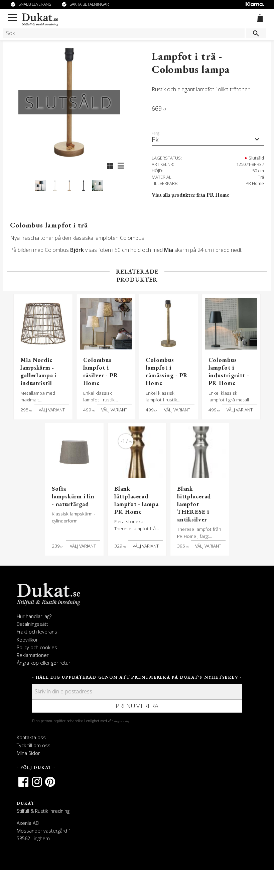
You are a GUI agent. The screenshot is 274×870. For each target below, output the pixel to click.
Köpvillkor (27, 640)
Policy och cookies (37, 647)
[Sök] (256, 33)
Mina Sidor (28, 753)
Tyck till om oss (33, 745)
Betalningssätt (32, 624)
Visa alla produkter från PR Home (190, 194)
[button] (13, 16)
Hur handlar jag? (34, 616)
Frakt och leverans (37, 632)
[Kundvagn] (259, 19)
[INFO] (51, 410)
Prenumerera (137, 706)
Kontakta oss (31, 737)
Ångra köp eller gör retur (43, 663)
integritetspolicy (121, 721)
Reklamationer (32, 655)
